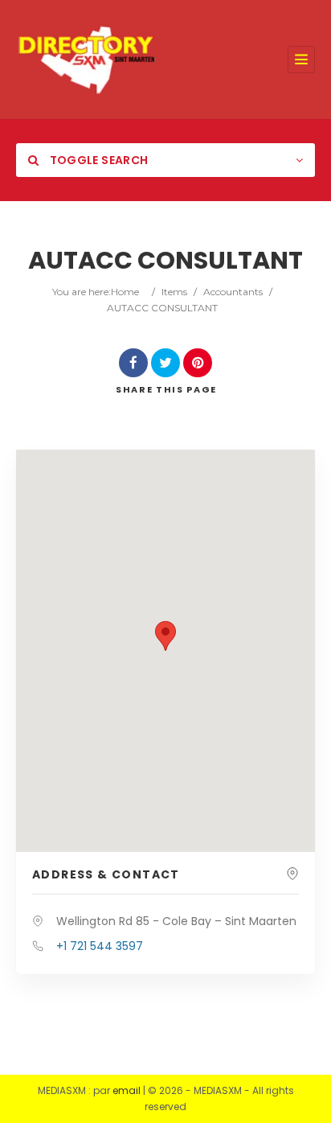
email (126, 1090)
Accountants (233, 292)
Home (125, 292)
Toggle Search (97, 160)
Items (174, 292)
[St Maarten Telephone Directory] (86, 59)
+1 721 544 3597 (99, 946)
